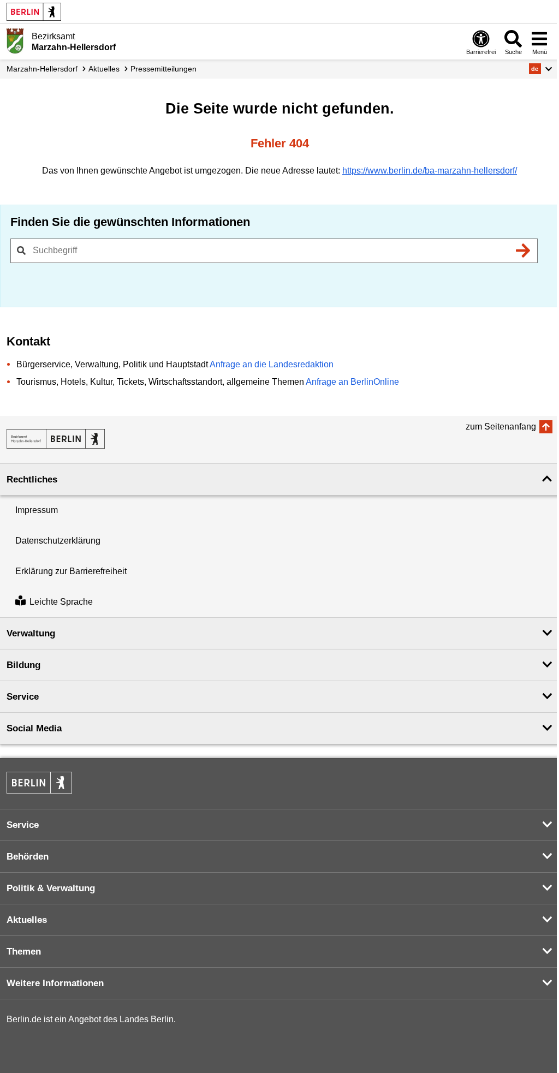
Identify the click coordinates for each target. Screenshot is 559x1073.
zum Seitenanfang (501, 426)
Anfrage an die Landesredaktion (272, 364)
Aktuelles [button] (27, 920)
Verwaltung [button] (31, 633)
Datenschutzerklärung (57, 540)
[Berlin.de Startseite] (34, 12)
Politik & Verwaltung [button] (51, 888)
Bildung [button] (23, 665)
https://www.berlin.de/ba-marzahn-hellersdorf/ (429, 170)
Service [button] (23, 697)
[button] (540, 68)
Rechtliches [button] (32, 479)
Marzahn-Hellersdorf (42, 68)
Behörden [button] (28, 856)
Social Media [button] (34, 728)
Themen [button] (24, 951)
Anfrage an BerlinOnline (352, 381)
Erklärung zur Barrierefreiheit (71, 571)
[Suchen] (523, 250)
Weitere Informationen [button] (55, 983)
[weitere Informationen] (15, 40)
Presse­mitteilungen (163, 68)
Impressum (36, 510)
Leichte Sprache (61, 601)
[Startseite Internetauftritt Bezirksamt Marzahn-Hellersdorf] (56, 439)
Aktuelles (104, 68)
